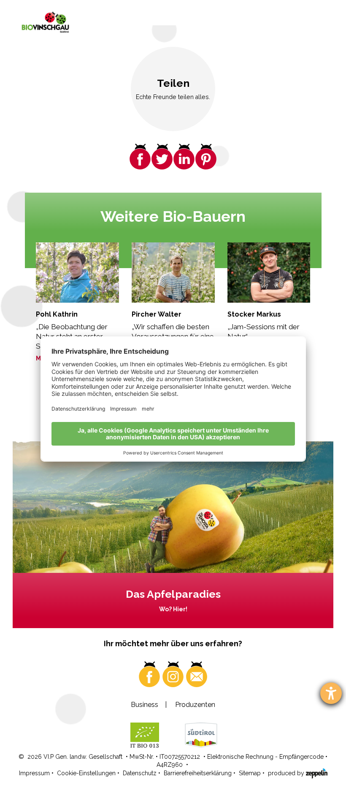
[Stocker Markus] (269, 272)
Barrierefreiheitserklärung (198, 773)
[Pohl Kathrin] (77, 272)
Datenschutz (140, 773)
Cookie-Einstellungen (86, 773)
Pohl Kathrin (57, 314)
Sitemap (250, 773)
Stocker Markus (254, 314)
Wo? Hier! (173, 609)
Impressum (34, 773)
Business (144, 705)
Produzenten (195, 705)
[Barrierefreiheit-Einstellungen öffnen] (331, 693)
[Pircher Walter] (173, 272)
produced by (287, 773)
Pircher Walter (156, 314)
